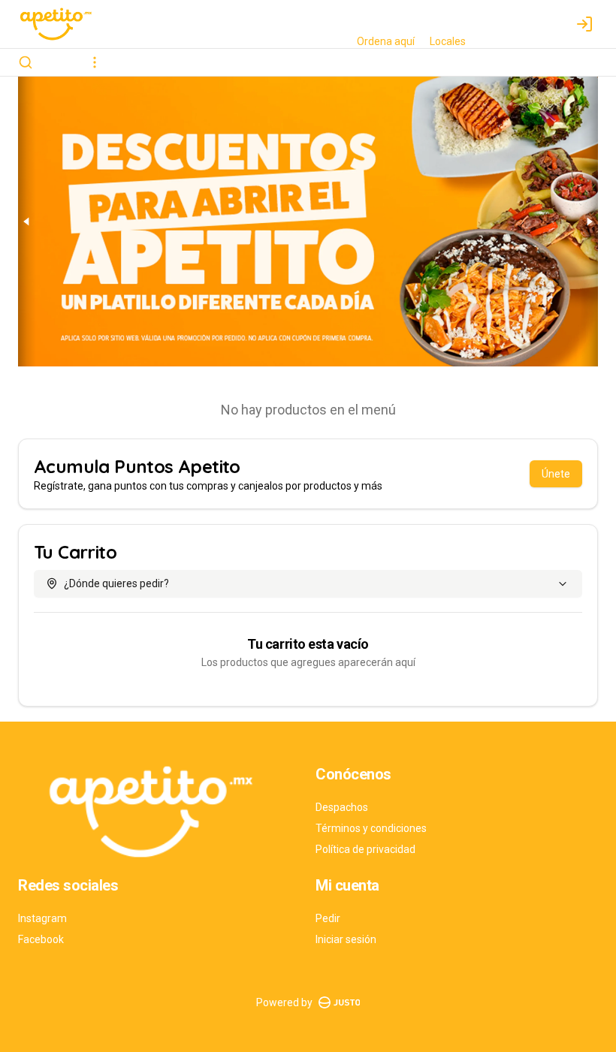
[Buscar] (25, 62)
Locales (448, 41)
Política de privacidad (365, 849)
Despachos (342, 807)
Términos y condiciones (371, 828)
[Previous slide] (27, 221)
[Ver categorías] (94, 62)
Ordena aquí (386, 41)
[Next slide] (589, 221)
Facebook (41, 939)
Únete (556, 474)
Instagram (42, 918)
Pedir (328, 918)
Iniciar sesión (346, 939)
